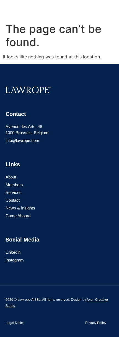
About (11, 177)
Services (14, 192)
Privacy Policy (95, 323)
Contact (13, 200)
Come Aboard (18, 215)
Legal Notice (15, 323)
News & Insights (20, 208)
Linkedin (13, 252)
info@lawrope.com (22, 140)
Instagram (15, 260)
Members (14, 184)
